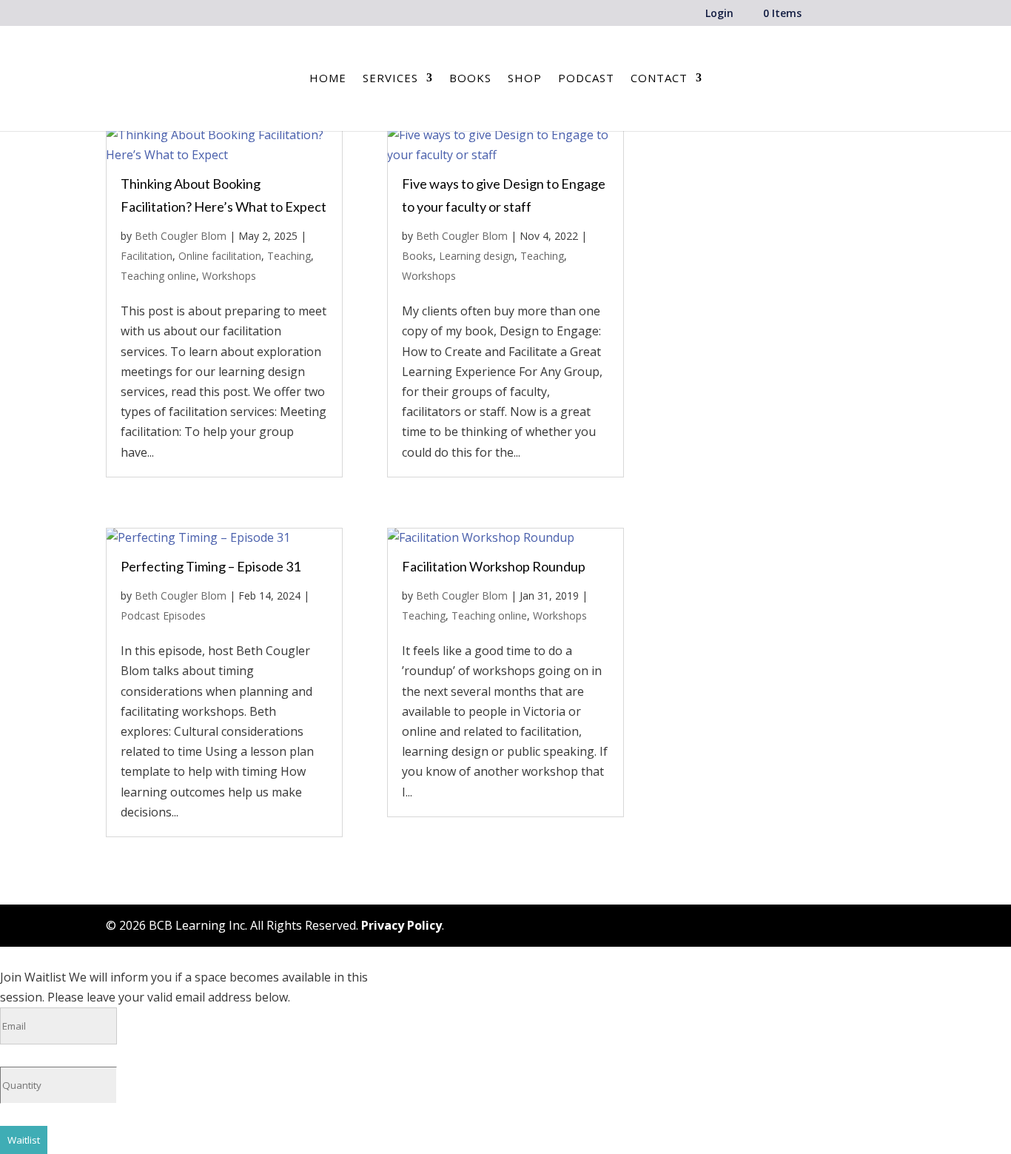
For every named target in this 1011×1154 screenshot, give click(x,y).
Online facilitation (219, 256)
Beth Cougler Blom (180, 236)
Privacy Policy (401, 925)
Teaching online (158, 276)
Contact (659, 79)
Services (390, 79)
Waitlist (23, 1140)
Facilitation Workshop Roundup (493, 566)
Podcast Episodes (163, 615)
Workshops (229, 276)
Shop (525, 79)
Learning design (476, 256)
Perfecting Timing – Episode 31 (210, 566)
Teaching (289, 256)
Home (327, 79)
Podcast (586, 79)
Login (719, 14)
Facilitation (146, 256)
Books (470, 79)
